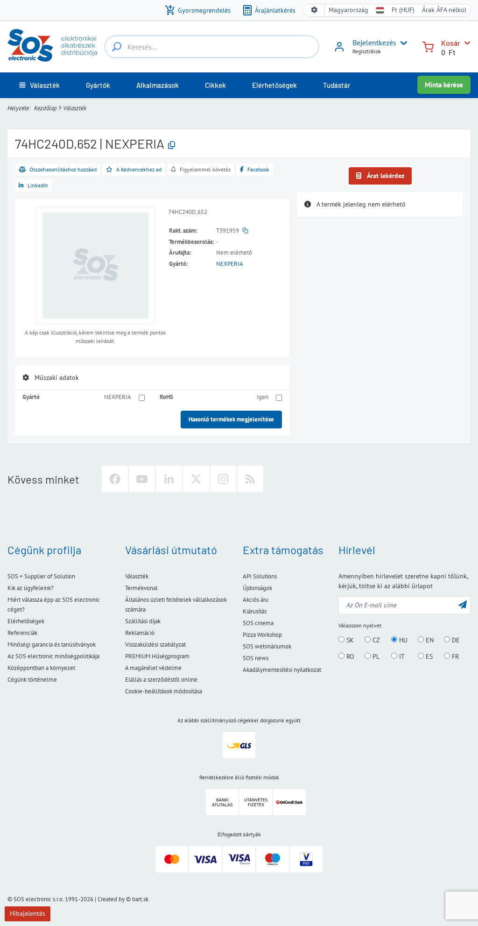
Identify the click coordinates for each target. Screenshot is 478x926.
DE (455, 640)
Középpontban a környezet (41, 668)
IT (401, 656)
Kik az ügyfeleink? (30, 588)
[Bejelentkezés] (339, 50)
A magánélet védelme (153, 668)
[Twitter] (196, 479)
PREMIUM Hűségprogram (157, 656)
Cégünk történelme (32, 680)
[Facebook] (115, 479)
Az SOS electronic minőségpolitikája (53, 656)
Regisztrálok (366, 51)
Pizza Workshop (262, 635)
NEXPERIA (229, 264)
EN (429, 640)
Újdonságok (257, 588)
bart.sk (140, 899)
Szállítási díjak (143, 621)
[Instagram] (223, 479)
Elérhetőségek (25, 621)
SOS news (255, 658)
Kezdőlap (45, 108)
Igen (262, 397)
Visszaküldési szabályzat (155, 644)
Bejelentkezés (374, 42)
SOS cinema (258, 623)
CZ (375, 640)
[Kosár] (428, 46)
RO (349, 656)
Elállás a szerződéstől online (161, 680)
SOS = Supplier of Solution (41, 576)
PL (375, 656)
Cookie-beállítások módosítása (163, 691)
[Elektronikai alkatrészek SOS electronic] (52, 45)
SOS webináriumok (267, 646)
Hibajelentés (27, 913)
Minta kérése (444, 84)
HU (402, 640)
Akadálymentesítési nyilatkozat (282, 670)
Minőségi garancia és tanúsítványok (51, 644)
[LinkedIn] (169, 479)
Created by (111, 899)
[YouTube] (142, 479)
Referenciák (22, 633)
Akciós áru (255, 600)
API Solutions (260, 576)
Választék (74, 108)
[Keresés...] (116, 47)
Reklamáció (140, 633)
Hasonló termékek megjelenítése (231, 419)
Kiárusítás (255, 611)
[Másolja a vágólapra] (171, 145)
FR (454, 656)
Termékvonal (141, 588)
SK (349, 640)
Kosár (450, 42)
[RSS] (250, 479)
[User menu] (402, 43)
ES (428, 656)
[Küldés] (462, 604)
